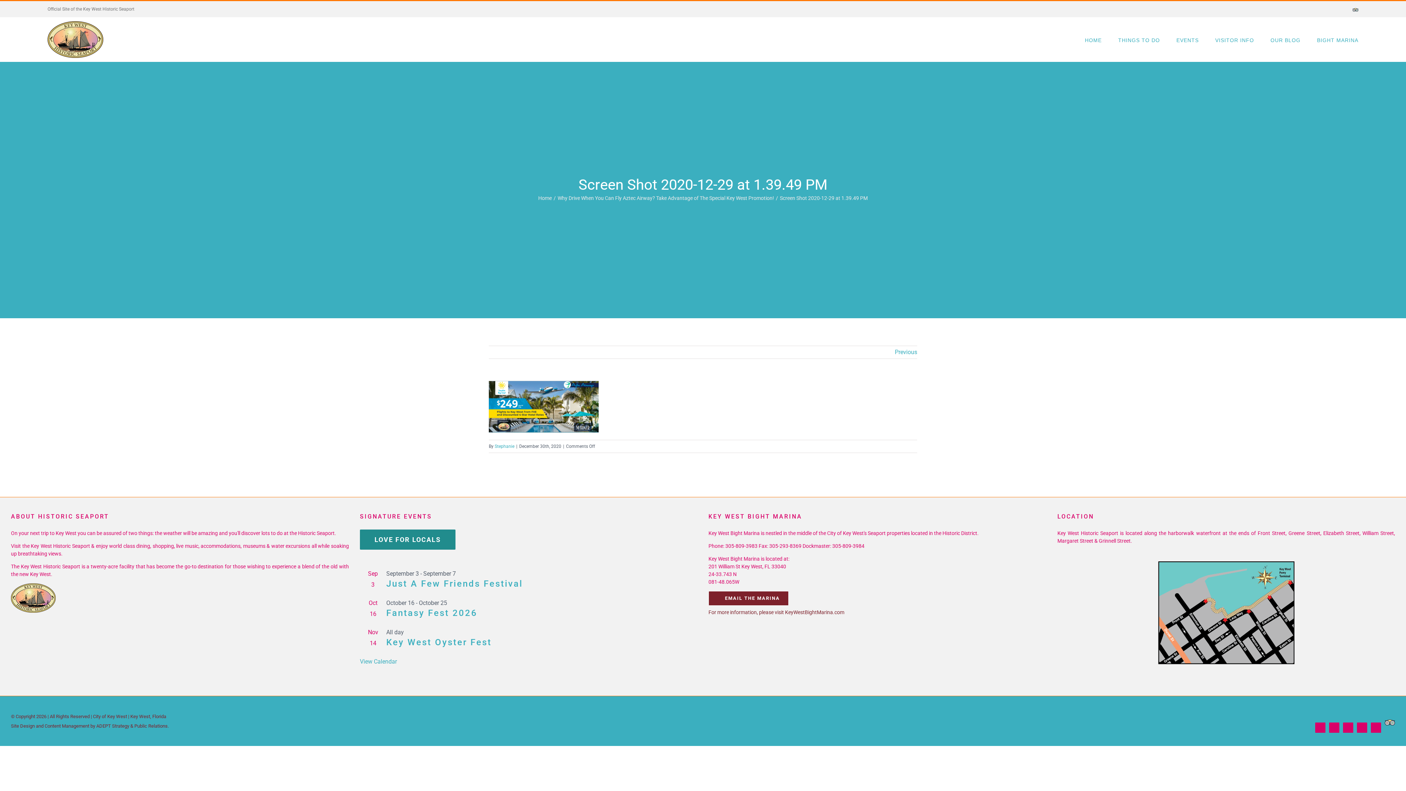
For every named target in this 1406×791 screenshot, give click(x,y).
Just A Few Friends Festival (454, 584)
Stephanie (504, 446)
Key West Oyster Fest (439, 642)
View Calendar (378, 661)
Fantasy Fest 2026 (431, 613)
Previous (906, 352)
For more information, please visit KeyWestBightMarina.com (776, 612)
